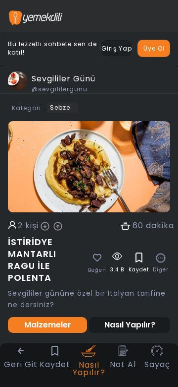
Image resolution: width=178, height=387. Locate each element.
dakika (160, 225)
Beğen (97, 270)
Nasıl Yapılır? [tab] (129, 324)
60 (138, 225)
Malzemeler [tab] (47, 324)
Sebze (60, 107)
